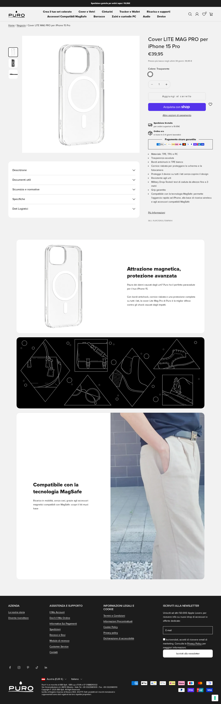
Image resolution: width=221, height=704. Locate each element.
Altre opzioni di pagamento (177, 115)
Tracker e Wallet (129, 11)
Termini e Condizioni (114, 615)
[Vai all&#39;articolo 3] (13, 74)
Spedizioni (55, 629)
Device (161, 16)
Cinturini (107, 11)
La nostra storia (16, 612)
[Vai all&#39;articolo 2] (13, 63)
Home (11, 25)
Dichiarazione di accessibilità (118, 638)
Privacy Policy (194, 643)
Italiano (75, 679)
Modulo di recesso (59, 640)
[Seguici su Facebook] (10, 667)
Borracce (99, 16)
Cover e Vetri (87, 11)
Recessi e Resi (57, 635)
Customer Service (59, 646)
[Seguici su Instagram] (19, 667)
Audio (146, 16)
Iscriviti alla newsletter (188, 653)
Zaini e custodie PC (124, 16)
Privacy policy (110, 632)
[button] (210, 104)
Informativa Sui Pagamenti (63, 623)
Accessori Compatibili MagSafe (67, 16)
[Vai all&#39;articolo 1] (13, 52)
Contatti (54, 652)
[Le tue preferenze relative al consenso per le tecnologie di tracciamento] (215, 698)
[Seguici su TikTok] (37, 667)
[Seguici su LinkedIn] (46, 667)
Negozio (21, 25)
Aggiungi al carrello (176, 96)
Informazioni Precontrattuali (117, 621)
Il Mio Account (57, 612)
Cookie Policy (110, 627)
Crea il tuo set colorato (57, 11)
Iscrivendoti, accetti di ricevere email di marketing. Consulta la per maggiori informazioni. (185, 643)
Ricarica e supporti (158, 11)
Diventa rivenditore (18, 617)
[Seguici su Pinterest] (28, 667)
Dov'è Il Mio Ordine (60, 617)
